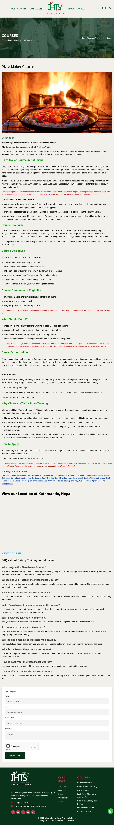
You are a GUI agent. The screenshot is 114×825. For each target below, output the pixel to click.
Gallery (40, 8)
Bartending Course (85, 782)
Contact (81, 8)
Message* (8, 728)
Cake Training (83, 790)
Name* (7, 696)
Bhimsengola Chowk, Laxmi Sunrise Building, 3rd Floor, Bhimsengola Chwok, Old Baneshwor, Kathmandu (33, 795)
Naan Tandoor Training (87, 786)
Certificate (63, 798)
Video (60, 801)
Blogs (71, 8)
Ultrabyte (70, 820)
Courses (21, 8)
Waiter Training (84, 811)
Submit (14, 755)
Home (12, 8)
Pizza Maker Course (104, 38)
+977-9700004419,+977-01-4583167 (30, 806)
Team (31, 8)
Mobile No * (9, 718)
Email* (7, 707)
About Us (62, 786)
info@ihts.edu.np (22, 802)
